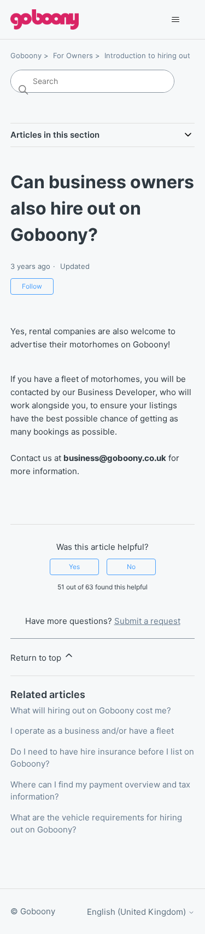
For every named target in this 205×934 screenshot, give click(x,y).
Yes (74, 566)
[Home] (44, 19)
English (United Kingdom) (137, 911)
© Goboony (32, 911)
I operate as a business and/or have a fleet (92, 730)
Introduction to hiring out (147, 55)
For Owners (73, 55)
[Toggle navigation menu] (175, 20)
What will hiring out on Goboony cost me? (90, 710)
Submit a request (147, 621)
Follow (32, 286)
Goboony (26, 55)
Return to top (36, 657)
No (131, 566)
